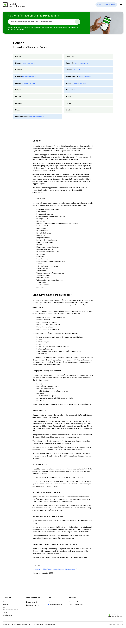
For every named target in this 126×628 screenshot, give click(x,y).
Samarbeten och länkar (10, 610)
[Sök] (77, 21)
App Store (32, 602)
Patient (52, 602)
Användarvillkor (38, 624)
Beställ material (7, 615)
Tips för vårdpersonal (76, 604)
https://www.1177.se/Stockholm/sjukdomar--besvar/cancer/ (54, 569)
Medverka (6, 604)
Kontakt (5, 612)
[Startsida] (14, 4)
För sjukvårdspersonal (106, 4)
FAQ (4, 607)
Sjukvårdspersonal (56, 604)
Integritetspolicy (50, 624)
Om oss (5, 602)
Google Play (33, 605)
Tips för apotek (74, 602)
